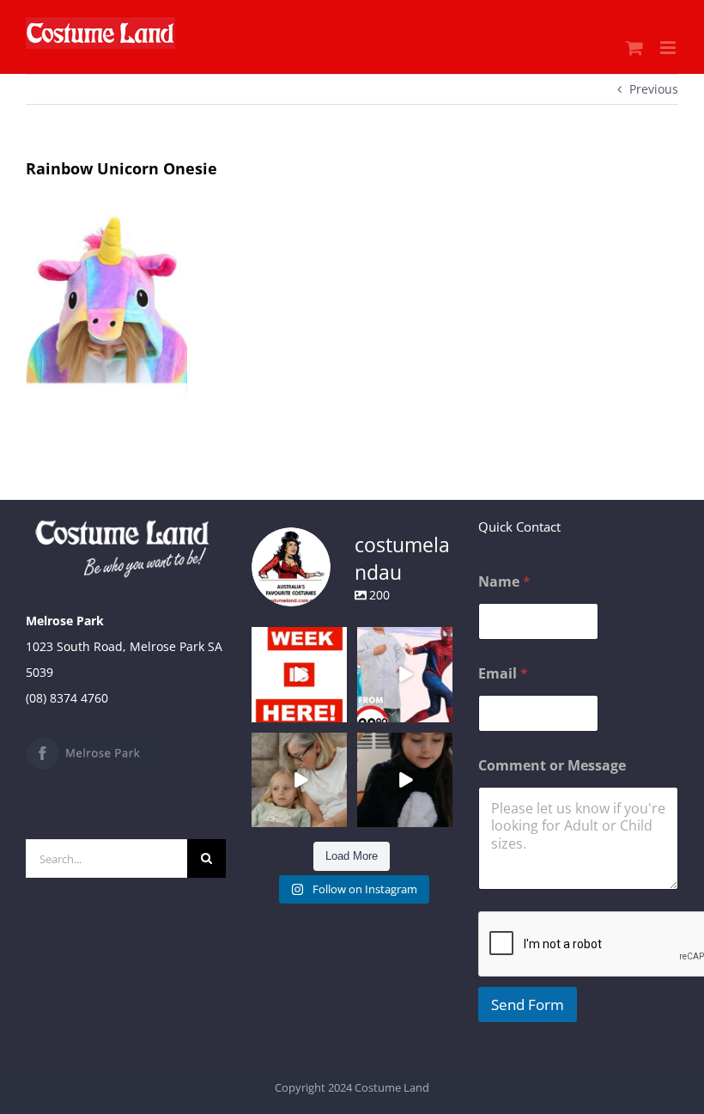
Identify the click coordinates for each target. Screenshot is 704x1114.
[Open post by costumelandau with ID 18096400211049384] (299, 674)
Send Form (527, 1004)
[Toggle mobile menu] (669, 48)
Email (503, 674)
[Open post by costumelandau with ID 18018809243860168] (404, 674)
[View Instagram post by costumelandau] (336, 711)
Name (504, 582)
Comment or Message (552, 766)
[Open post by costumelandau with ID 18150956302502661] (404, 780)
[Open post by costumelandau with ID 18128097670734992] (299, 780)
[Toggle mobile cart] (634, 48)
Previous (653, 89)
